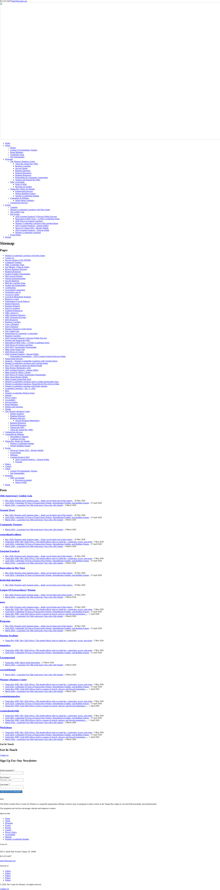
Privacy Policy (11, 398)
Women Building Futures (25, 193)
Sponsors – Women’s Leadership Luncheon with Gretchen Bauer (31, 361)
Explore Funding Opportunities (17, 274)
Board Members (16, 152)
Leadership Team (17, 155)
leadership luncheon (10, 580)
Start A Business (11, 327)
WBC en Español (17, 182)
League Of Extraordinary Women (23, 150)
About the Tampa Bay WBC (26, 164)
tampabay (5, 645)
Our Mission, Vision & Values (17, 267)
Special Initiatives (12, 281)
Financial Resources (23, 173)
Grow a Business (12, 324)
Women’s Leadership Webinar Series (20, 393)
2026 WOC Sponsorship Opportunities (20, 347)
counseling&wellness (10, 534)
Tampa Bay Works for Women (22, 189)
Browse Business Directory (16, 269)
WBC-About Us (11, 313)
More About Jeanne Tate (15, 349)
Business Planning (12, 306)
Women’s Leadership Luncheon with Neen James (30, 210)
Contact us (4, 755)
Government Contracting (15, 290)
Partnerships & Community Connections (31, 177)
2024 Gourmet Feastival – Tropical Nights (32, 230)
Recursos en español (23, 187)
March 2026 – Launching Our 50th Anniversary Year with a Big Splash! (34, 505)
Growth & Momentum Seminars (18, 297)
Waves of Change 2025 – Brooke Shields (32, 228)
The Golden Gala (17, 212)
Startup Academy (17, 414)
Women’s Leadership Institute (27, 196)
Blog (7, 391)
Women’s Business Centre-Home (18, 329)
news (2, 602)
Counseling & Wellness (19, 198)
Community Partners (13, 262)
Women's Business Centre (13, 679)
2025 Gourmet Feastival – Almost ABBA (32, 226)
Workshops (6, 727)
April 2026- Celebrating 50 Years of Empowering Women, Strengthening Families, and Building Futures (47, 503)
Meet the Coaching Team (15, 283)
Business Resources (23, 175)
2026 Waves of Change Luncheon (29, 221)
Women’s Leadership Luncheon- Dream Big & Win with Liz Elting (32, 384)
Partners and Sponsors (14, 407)
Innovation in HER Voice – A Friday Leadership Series (37, 219)
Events (8, 205)
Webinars (14, 455)
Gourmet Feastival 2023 (20, 457)
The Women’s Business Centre (22, 161)
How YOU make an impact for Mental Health (23, 365)
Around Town (7, 510)
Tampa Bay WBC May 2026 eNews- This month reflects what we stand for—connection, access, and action (48, 542)
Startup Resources (12, 304)
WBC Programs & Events (15, 317)
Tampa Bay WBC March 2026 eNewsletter (22, 662)
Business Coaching (23, 166)
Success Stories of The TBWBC (18, 260)
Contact (8, 466)
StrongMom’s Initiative (19, 437)
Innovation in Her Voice (12, 568)
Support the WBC (17, 427)
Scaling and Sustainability (15, 285)
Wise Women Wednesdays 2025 (18, 368)
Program (18, 462)
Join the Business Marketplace (27, 420)
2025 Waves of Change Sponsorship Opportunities (25, 375)
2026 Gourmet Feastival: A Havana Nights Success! (36, 216)
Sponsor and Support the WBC (27, 180)
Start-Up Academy (12, 308)
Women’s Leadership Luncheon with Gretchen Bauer (36, 223)
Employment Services (24, 191)
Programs (9, 159)
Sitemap (8, 395)
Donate (8, 237)
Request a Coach (12, 299)
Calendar (13, 207)
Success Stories (21, 168)
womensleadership (9, 710)
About (7, 145)
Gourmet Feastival (9, 551)
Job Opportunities (17, 157)
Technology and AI (13, 292)
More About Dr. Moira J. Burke (18, 372)
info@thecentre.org (8, 861)
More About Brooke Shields (16, 377)
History (13, 148)
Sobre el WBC (21, 184)
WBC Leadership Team (14, 265)
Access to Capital (12, 294)
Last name (5, 784)
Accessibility (10, 400)
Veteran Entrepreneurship (15, 278)
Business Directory (23, 171)
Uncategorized (7, 657)
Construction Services (19, 203)
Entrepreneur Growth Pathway (17, 301)
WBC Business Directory (15, 315)
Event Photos (15, 235)
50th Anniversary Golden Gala (16, 495)
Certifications (10, 288)
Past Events (14, 214)
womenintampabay (10, 696)
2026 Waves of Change (14, 352)
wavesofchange (8, 669)
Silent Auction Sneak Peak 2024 (18, 379)
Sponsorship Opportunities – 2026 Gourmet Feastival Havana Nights (38, 356)
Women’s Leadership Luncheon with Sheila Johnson (26, 386)
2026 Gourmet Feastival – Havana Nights (22, 354)
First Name (5, 777)
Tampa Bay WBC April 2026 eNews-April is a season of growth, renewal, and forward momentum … (46, 614)
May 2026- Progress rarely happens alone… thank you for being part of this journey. (39, 501)
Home (7, 143)
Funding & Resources (14, 310)
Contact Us (9, 258)
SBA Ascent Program (13, 276)
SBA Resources (11, 320)
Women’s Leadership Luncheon (28, 232)
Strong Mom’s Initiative (24, 200)
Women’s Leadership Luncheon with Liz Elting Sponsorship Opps (32, 382)
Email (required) (7, 770)
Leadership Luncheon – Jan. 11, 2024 (20, 388)
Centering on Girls (17, 439)
